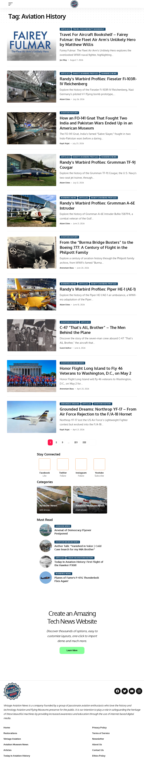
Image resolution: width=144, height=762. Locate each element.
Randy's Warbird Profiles (85, 73)
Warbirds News (109, 73)
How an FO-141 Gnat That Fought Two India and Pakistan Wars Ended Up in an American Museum (96, 122)
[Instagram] (81, 467)
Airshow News (48, 505)
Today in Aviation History (80, 558)
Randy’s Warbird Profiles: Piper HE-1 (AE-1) (98, 288)
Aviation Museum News (72, 363)
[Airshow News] (54, 500)
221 (76, 442)
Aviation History (69, 113)
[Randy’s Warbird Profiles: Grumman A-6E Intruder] (31, 211)
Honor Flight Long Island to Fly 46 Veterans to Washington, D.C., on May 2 (95, 371)
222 (84, 442)
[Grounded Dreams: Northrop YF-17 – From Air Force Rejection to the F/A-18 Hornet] (31, 417)
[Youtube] (99, 467)
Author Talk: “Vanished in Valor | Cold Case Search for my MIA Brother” (77, 547)
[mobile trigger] (11, 4)
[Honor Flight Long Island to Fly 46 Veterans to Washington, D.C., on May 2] (31, 376)
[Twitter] (63, 467)
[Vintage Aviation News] (74, 4)
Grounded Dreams (70, 404)
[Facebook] (45, 467)
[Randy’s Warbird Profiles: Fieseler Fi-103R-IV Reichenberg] (31, 87)
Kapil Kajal (65, 143)
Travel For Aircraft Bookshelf (88, 29)
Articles (65, 29)
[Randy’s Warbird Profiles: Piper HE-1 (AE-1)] (31, 294)
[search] (137, 4)
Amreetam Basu (67, 268)
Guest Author (65, 348)
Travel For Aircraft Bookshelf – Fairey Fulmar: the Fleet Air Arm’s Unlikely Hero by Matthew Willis (98, 39)
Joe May (63, 60)
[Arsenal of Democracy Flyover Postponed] (46, 530)
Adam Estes (65, 99)
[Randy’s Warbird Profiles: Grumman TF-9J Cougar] (31, 170)
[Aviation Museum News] (90, 500)
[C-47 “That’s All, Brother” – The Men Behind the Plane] (31, 335)
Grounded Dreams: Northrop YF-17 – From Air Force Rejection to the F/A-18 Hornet (98, 412)
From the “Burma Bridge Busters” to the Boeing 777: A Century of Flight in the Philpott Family (96, 247)
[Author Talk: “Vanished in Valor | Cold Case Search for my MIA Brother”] (46, 546)
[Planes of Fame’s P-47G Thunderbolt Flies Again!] (46, 577)
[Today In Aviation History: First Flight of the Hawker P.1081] (46, 562)
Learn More (72, 650)
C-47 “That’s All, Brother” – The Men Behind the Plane (92, 330)
